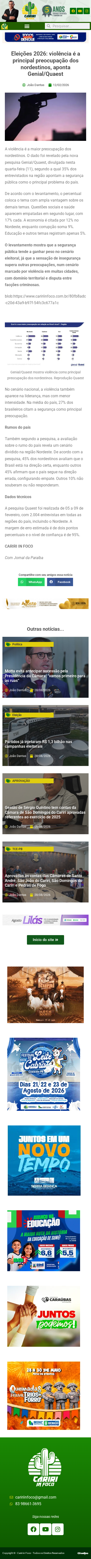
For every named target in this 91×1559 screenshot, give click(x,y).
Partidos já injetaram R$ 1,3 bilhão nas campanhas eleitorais (38, 744)
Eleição (17, 715)
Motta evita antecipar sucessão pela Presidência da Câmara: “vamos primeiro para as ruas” (45, 676)
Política (17, 644)
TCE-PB (17, 849)
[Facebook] (73, 11)
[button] (27, 26)
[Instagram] (86, 11)
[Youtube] (80, 11)
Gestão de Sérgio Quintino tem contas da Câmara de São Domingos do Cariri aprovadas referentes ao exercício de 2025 (45, 812)
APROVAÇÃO (21, 781)
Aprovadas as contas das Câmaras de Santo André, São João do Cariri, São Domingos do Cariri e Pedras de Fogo (43, 880)
